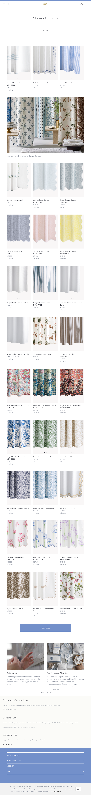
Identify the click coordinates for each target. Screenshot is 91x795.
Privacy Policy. (56, 705)
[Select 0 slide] (18, 79)
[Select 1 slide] (20, 79)
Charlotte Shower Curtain (15, 557)
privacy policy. (56, 791)
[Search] (8, 4)
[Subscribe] (79, 709)
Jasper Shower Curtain (41, 200)
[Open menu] (4, 4)
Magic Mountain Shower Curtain (18, 405)
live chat (24, 727)
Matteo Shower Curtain (68, 83)
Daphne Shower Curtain (15, 200)
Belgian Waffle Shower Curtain (17, 303)
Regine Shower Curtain (15, 609)
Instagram (8, 744)
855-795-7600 (16, 727)
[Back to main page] (44, 4)
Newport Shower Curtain (15, 83)
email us (8, 727)
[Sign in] (81, 4)
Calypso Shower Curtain (41, 303)
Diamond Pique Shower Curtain (18, 354)
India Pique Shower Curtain (42, 83)
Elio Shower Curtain (67, 354)
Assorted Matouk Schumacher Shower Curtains (24, 156)
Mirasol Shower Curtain (68, 508)
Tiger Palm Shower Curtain (42, 354)
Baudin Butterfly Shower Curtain (71, 609)
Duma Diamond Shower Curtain (44, 457)
